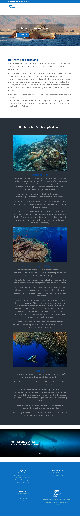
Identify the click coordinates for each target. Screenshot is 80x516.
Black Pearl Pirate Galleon (56, 473)
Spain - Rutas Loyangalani (23, 480)
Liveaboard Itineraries (23, 496)
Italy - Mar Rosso (23, 473)
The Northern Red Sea (33, 28)
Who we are (23, 498)
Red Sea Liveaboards (23, 494)
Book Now (22, 35)
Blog (23, 501)
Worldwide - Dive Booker (23, 477)
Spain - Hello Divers (23, 482)
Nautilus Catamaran (57, 475)
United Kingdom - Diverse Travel (23, 475)
